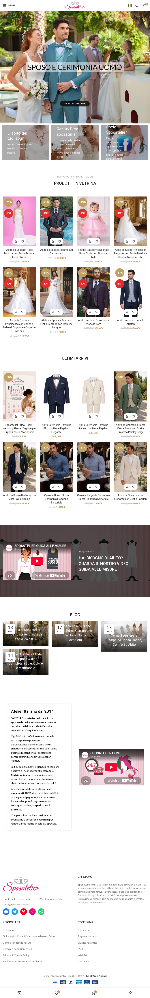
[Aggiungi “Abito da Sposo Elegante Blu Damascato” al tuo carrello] (53, 241)
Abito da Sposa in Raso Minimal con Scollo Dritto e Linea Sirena (19, 253)
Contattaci (84, 961)
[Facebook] (6, 911)
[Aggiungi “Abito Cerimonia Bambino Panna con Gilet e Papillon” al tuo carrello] (90, 416)
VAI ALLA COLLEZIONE (74, 103)
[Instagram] (32, 911)
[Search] (137, 5)
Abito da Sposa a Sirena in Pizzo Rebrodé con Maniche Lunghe (56, 324)
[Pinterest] (23, 911)
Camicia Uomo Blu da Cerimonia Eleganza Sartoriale (56, 499)
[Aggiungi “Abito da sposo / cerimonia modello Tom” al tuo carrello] (90, 312)
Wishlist (82, 955)
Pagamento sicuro (88, 936)
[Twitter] (15, 911)
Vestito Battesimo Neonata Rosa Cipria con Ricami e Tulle (93, 253)
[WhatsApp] (41, 911)
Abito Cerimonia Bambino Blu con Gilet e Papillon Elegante (56, 428)
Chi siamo (8, 930)
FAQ (80, 948)
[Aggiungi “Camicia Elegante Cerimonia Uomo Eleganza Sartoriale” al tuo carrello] (90, 487)
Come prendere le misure (17, 942)
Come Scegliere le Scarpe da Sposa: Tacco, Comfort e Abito (124, 639)
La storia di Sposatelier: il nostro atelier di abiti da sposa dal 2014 (25, 634)
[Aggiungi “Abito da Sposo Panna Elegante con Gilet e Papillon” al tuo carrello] (127, 487)
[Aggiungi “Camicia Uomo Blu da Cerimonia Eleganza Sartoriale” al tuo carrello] (53, 487)
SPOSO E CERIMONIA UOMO (75, 67)
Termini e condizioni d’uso (17, 948)
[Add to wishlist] (22, 241)
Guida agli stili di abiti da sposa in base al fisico (29, 936)
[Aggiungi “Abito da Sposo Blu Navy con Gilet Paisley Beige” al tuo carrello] (16, 487)
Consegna (83, 930)
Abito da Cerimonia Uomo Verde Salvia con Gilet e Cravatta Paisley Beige (130, 428)
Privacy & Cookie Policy (16, 955)
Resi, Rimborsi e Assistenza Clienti (22, 961)
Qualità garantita (87, 942)
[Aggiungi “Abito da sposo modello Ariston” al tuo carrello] (127, 312)
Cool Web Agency (96, 975)
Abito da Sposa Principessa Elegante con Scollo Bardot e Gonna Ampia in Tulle (130, 253)
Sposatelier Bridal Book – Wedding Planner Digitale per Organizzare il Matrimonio (19, 428)
